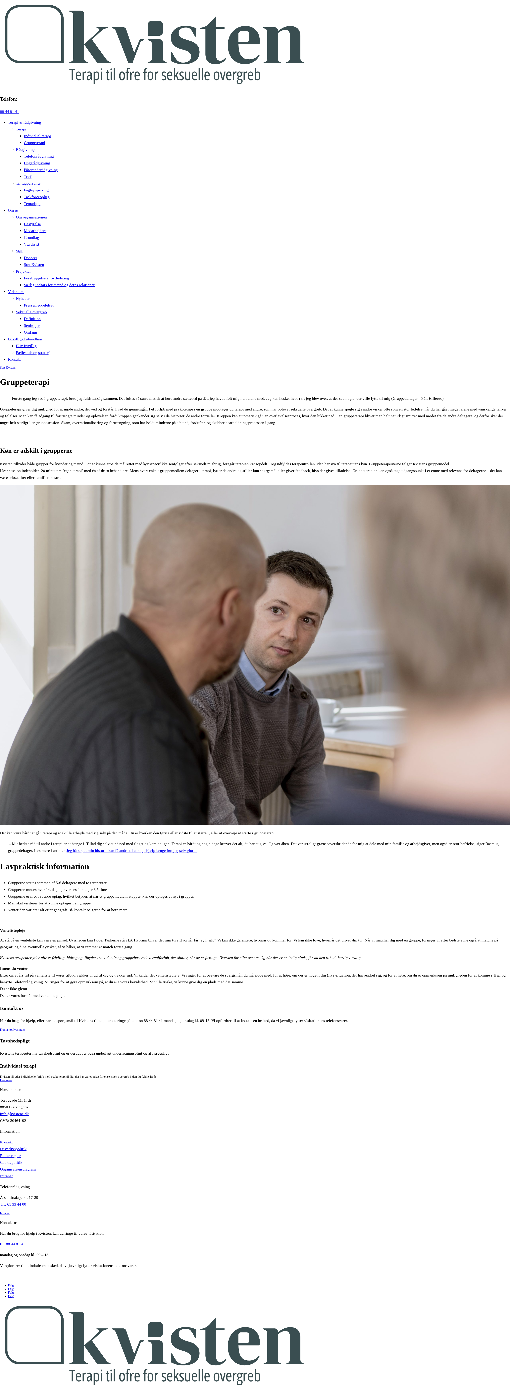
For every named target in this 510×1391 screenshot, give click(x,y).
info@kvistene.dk (14, 1114)
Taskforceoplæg (37, 197)
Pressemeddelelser (39, 305)
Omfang (30, 332)
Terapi (21, 129)
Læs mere (6, 1080)
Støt (19, 251)
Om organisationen (31, 217)
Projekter (23, 271)
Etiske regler (10, 1155)
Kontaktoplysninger (12, 1029)
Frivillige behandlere (25, 339)
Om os (13, 210)
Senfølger (32, 325)
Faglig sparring (36, 190)
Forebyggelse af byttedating (46, 278)
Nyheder (23, 298)
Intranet (6, 1176)
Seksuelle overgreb (31, 312)
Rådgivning (25, 149)
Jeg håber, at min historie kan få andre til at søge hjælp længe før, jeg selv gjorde (132, 850)
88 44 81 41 (9, 111)
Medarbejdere (35, 230)
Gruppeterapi (34, 142)
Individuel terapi (37, 136)
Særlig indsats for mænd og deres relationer (59, 285)
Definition (32, 318)
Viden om (16, 291)
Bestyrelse (32, 224)
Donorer (30, 258)
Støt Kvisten (34, 264)
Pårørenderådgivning (41, 170)
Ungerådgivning (37, 163)
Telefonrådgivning (39, 156)
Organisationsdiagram (18, 1169)
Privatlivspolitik (13, 1149)
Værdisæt (31, 244)
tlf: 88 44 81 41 (12, 1244)
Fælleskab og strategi (33, 352)
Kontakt (14, 359)
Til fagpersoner (28, 183)
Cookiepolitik (11, 1162)
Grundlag (31, 237)
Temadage (32, 203)
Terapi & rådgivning (24, 122)
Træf (27, 176)
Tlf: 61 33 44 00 (13, 1204)
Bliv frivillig (26, 346)
